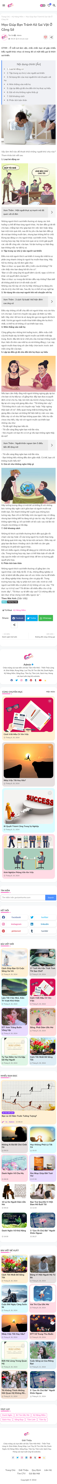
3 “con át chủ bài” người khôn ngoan (42, 1231)
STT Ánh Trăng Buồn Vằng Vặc (12, 1029)
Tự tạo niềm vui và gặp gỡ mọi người (13, 1058)
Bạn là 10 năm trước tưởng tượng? (19, 1116)
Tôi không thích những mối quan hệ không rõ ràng (13, 1391)
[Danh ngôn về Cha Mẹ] (14, 1162)
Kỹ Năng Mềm (17, 16)
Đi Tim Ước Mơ (22, 1415)
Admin (27, 664)
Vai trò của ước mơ (39, 1304)
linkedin (45, 924)
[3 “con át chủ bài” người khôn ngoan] (42, 1220)
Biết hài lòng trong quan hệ (14, 1362)
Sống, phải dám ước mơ (41, 1027)
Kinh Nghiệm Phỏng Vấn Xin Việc (19, 872)
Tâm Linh (31, 1419)
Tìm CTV (21, 1473)
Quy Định (36, 1470)
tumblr (44, 931)
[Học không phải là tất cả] (42, 1134)
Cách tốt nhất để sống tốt (41, 1058)
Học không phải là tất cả (41, 1145)
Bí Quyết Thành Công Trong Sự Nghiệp (21, 826)
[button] (43, 5)
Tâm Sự (42, 1419)
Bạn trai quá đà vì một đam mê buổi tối (41, 1203)
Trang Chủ (10, 1470)
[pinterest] (31, 680)
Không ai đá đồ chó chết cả (14, 1145)
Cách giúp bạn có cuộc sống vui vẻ (13, 969)
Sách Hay (6, 1419)
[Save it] (45, 37)
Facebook (19, 618)
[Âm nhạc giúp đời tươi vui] (42, 1162)
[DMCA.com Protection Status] (9, 603)
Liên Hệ (48, 1470)
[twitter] (16, 680)
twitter (44, 917)
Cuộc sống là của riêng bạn (42, 1362)
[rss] (45, 680)
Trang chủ (5, 16)
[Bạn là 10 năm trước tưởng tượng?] (28, 1095)
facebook (16, 917)
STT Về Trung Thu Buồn (41, 1334)
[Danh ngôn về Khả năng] (14, 1220)
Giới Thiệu (23, 1470)
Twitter (33, 618)
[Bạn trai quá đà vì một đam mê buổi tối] (42, 1191)
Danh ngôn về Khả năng (14, 1230)
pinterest (16, 931)
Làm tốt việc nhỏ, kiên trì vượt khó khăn (13, 999)
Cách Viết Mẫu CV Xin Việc (16, 734)
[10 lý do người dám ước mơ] (14, 1191)
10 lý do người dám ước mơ (14, 1203)
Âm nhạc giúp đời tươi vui (41, 1174)
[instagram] (21, 680)
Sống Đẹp (19, 1419)
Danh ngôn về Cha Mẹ (13, 1173)
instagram (16, 924)
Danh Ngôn (7, 1415)
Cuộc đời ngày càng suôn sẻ (14, 1305)
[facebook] (12, 680)
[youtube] (40, 680)
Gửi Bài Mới (34, 1473)
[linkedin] (26, 680)
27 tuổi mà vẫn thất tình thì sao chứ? (42, 969)
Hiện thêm (50, 692)
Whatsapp (47, 618)
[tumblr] (35, 680)
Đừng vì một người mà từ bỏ (42, 1276)
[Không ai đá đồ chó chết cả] (14, 1134)
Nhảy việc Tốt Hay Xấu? (15, 780)
